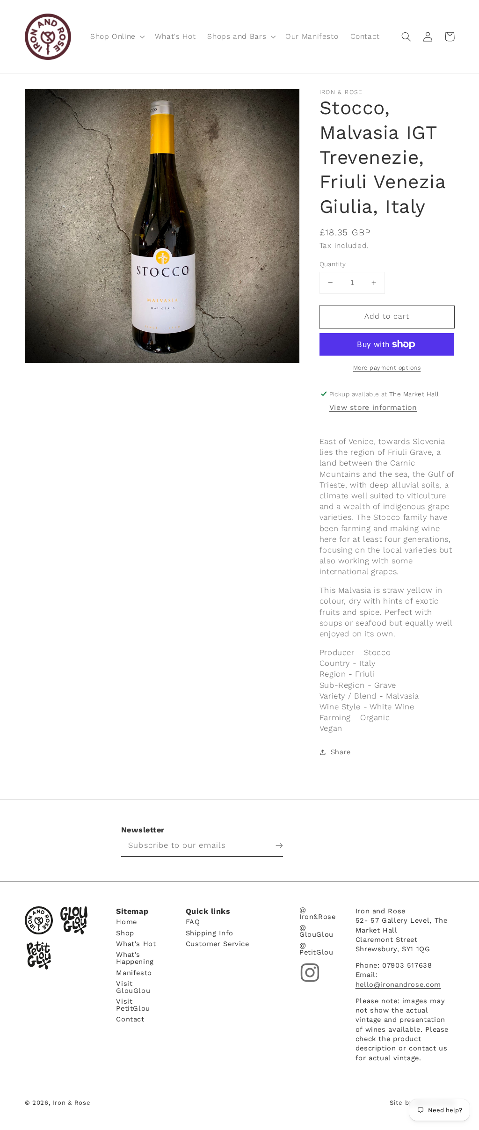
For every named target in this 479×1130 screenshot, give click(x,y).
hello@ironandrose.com (398, 984)
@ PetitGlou (316, 948)
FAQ (193, 922)
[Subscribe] (272, 845)
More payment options (387, 367)
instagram (309, 972)
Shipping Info (209, 932)
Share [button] (341, 752)
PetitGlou (39, 955)
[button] (116, 36)
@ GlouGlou (316, 930)
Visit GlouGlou (133, 986)
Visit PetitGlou (133, 1004)
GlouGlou (74, 920)
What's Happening (135, 957)
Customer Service (217, 944)
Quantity (332, 264)
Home (126, 922)
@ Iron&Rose (317, 913)
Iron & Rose (39, 920)
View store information (373, 407)
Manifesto (134, 972)
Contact (130, 1019)
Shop (125, 932)
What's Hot (136, 944)
